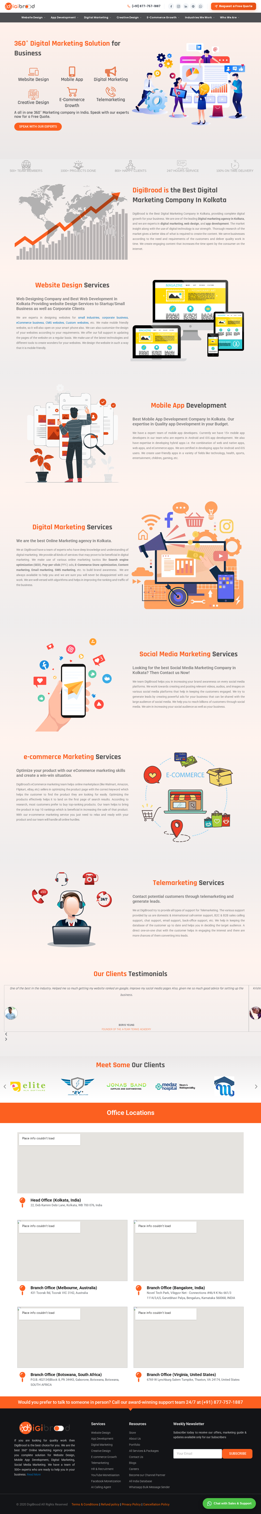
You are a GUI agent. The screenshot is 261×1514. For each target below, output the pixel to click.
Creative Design (128, 17)
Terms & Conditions (85, 1504)
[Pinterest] (193, 6)
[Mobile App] (72, 71)
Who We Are (228, 17)
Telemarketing (110, 100)
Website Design (32, 17)
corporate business (115, 317)
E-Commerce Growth (162, 17)
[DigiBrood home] (19, 6)
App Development (63, 17)
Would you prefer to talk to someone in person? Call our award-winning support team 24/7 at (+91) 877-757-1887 (130, 1402)
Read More (34, 1474)
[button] (5, 1086)
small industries (89, 317)
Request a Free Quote (235, 6)
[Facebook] (171, 6)
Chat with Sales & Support (232, 1503)
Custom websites (77, 322)
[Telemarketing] (111, 92)
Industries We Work (198, 17)
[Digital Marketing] (111, 71)
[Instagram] (178, 6)
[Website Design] (33, 71)
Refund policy (110, 1504)
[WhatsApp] (200, 6)
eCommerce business (30, 322)
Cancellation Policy (156, 1504)
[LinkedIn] (186, 6)
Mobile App (72, 79)
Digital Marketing (96, 17)
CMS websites (55, 322)
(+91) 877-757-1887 (146, 6)
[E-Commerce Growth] (72, 92)
